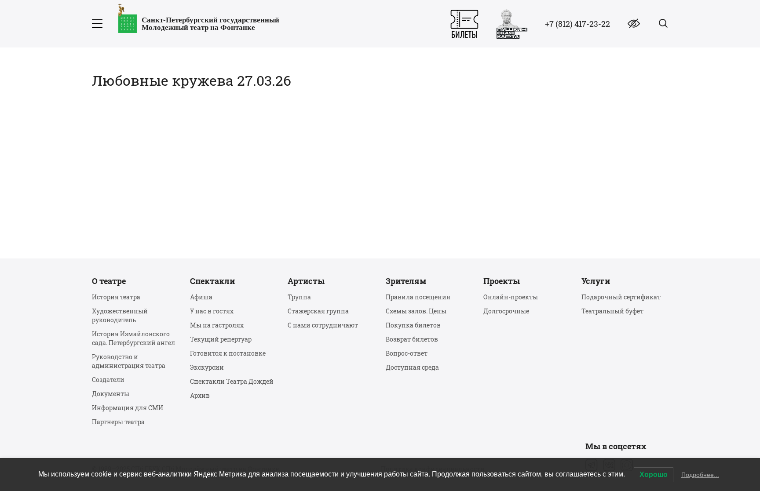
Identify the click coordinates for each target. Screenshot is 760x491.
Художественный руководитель (120, 315)
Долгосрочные (506, 311)
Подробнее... (700, 474)
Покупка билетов (413, 325)
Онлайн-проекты (510, 297)
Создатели (108, 379)
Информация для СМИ (127, 408)
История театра (116, 297)
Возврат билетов (412, 339)
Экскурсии (207, 367)
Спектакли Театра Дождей (232, 381)
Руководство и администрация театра (128, 361)
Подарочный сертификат (621, 297)
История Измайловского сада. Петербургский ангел (133, 338)
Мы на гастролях (217, 325)
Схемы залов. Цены (416, 311)
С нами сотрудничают (323, 325)
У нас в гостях (212, 311)
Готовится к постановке (228, 353)
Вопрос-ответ (407, 353)
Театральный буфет (612, 311)
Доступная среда (412, 367)
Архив (200, 395)
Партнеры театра (118, 422)
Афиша (201, 297)
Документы (110, 393)
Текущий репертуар (221, 339)
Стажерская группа (318, 311)
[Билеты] (464, 24)
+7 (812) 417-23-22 (577, 23)
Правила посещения (418, 297)
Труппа (299, 297)
